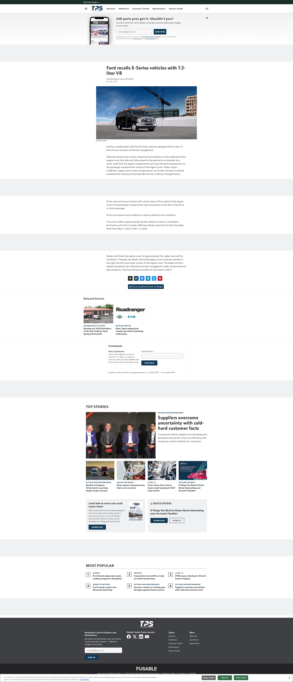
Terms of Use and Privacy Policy (151, 36)
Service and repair (125, 482)
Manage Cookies (168, 673)
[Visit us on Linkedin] (141, 636)
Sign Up (91, 657)
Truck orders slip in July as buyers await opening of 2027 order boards (161, 488)
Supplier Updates (123, 326)
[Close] (289, 677)
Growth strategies (101, 584)
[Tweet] (154, 278)
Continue (149, 363)
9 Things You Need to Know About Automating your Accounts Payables (191, 488)
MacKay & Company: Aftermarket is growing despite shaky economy (97, 488)
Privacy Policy (138, 38)
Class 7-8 (152, 482)
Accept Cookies (241, 678)
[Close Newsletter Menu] (206, 17)
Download (97, 527)
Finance (96, 573)
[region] (146, 678)
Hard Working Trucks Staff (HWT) (120, 79)
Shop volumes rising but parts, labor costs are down (131, 486)
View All (176, 520)
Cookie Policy (84, 680)
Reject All (225, 678)
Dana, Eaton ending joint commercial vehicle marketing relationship (129, 331)
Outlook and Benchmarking (170, 413)
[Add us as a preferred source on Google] (136, 278)
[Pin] (160, 278)
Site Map (192, 673)
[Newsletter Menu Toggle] (207, 8)
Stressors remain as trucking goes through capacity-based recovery (149, 588)
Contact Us (182, 673)
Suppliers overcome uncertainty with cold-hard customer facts (181, 423)
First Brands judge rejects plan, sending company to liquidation (107, 577)
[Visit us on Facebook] (129, 636)
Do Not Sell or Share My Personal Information (142, 673)
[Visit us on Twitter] (135, 636)
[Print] (130, 278)
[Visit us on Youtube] (147, 636)
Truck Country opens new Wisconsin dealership (104, 588)
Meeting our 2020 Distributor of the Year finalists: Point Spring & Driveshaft (97, 331)
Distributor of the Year (94, 326)
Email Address (147, 351)
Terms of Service (150, 38)
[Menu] (86, 8)
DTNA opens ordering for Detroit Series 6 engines (190, 577)
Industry (138, 573)
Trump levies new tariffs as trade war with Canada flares (149, 577)
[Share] (142, 278)
